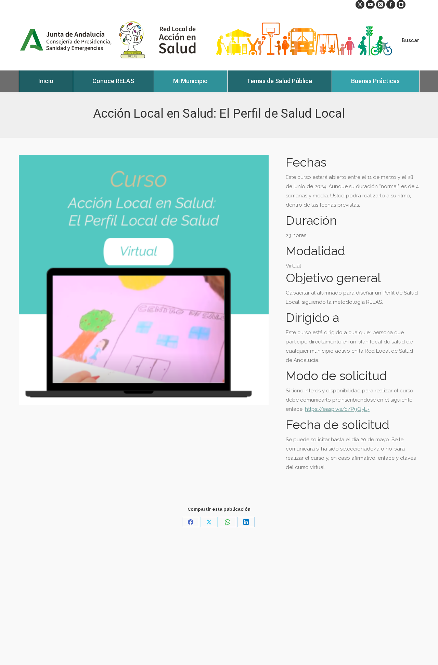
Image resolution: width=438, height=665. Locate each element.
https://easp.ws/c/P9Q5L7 (337, 409)
